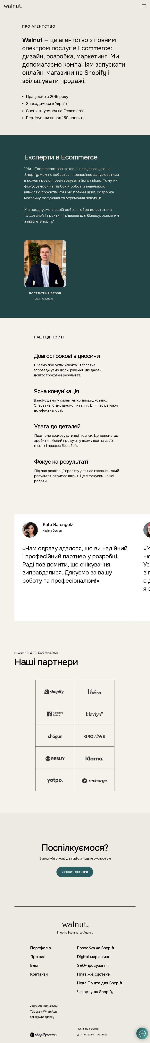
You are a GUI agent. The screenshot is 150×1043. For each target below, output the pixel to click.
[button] (74, 872)
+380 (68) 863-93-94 (44, 1006)
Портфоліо (40, 948)
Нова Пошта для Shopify (100, 983)
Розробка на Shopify (96, 948)
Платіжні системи (93, 974)
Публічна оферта (88, 1028)
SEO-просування (93, 965)
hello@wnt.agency (42, 1017)
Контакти (39, 974)
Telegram (36, 1011)
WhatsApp (50, 1011)
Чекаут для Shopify (95, 991)
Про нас (37, 956)
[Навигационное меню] (144, 5)
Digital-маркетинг (93, 956)
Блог (34, 965)
